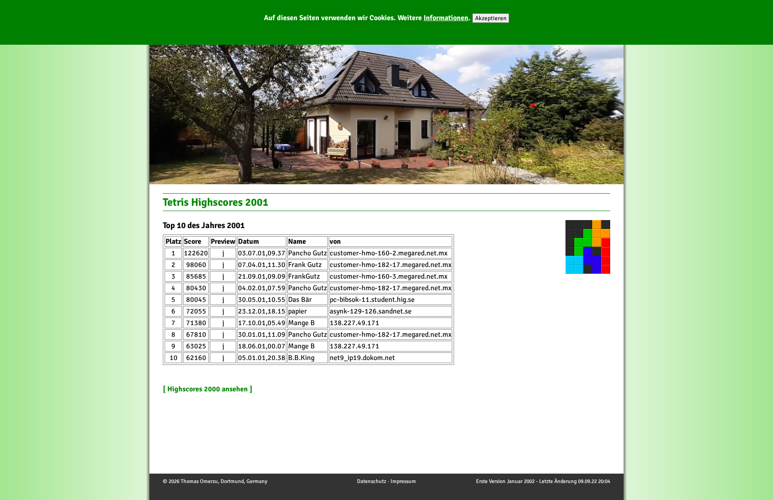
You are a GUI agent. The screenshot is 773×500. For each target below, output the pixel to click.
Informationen (446, 17)
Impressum (403, 481)
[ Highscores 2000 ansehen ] (207, 389)
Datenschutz (371, 481)
